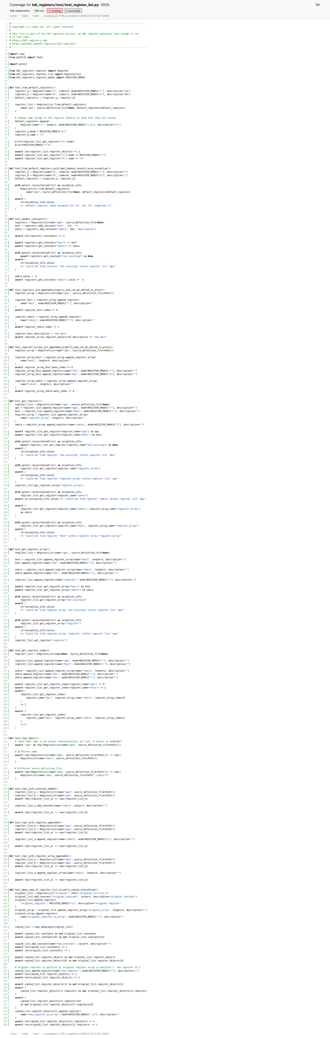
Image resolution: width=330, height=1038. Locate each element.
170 (5, 593)
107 (5, 380)
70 (5, 256)
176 (5, 613)
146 (5, 512)
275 (5, 947)
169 (5, 589)
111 (5, 394)
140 (5, 492)
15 (5, 70)
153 (5, 535)
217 (5, 751)
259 (5, 893)
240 (5, 829)
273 (5, 940)
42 (5, 161)
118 (5, 417)
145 (5, 508)
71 (5, 259)
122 (5, 431)
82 (5, 296)
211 (5, 731)
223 (5, 772)
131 (5, 461)
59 (5, 219)
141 (5, 495)
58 (5, 215)
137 (5, 482)
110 (5, 391)
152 (5, 532)
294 (5, 1011)
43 (5, 165)
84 (5, 303)
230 (5, 795)
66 (5, 242)
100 (5, 357)
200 (5, 694)
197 (5, 684)
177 (5, 616)
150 (5, 525)
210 (5, 728)
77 (5, 279)
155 (5, 542)
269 (5, 926)
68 (5, 249)
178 (5, 620)
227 (5, 785)
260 (5, 896)
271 (5, 933)
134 (5, 471)
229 (5, 792)
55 (5, 205)
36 (5, 141)
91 (5, 326)
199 (5, 690)
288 (5, 990)
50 (5, 188)
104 (5, 370)
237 (5, 819)
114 (5, 404)
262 (5, 903)
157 (5, 549)
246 (5, 849)
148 (39, 10)
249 (5, 859)
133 (5, 468)
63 (5, 232)
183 (5, 637)
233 (5, 805)
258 (5, 889)
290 (5, 997)
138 (5, 485)
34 (5, 134)
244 (5, 842)
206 (5, 714)
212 (5, 734)
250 (5, 863)
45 (5, 171)
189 (5, 657)
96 (5, 343)
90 (5, 323)
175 (5, 610)
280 (5, 963)
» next (35, 15)
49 (5, 185)
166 (5, 579)
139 (5, 488)
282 (5, 970)
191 (5, 664)
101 (5, 360)
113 (5, 401)
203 (5, 704)
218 (5, 755)
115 (5, 407)
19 (5, 84)
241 (5, 832)
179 (5, 623)
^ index (24, 15)
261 (5, 899)
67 (5, 246)
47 (5, 178)
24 (5, 101)
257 (5, 886)
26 (5, 107)
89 (5, 320)
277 (5, 954)
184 (5, 640)
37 (5, 144)
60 (5, 222)
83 (5, 299)
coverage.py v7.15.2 (55, 15)
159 (5, 556)
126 (5, 444)
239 (5, 825)
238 (5, 822)
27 (5, 111)
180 (5, 626)
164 (5, 573)
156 (5, 546)
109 (5, 387)
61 (5, 225)
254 (5, 876)
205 (5, 711)
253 (5, 872)
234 (5, 808)
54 (5, 202)
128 (5, 451)
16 (5, 74)
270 (5, 930)
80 (5, 289)
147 (5, 515)
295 (5, 1014)
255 (5, 879)
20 (5, 87)
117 (5, 414)
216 (5, 748)
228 (5, 788)
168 (5, 586)
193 (5, 670)
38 (5, 148)
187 (5, 650)
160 (5, 559)
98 (5, 350)
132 (5, 465)
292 (5, 1004)
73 (5, 266)
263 (5, 906)
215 (5, 744)
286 (5, 984)
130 (5, 458)
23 (5, 97)
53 (5, 198)
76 (5, 276)
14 (5, 67)
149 (5, 522)
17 (5, 77)
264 (5, 910)
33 (5, 131)
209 (5, 724)
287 (5, 987)
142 (5, 498)
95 (5, 340)
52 (5, 195)
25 (5, 104)
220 (5, 761)
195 (5, 677)
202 (5, 701)
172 (5, 599)
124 (5, 438)
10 (5, 53)
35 (5, 138)
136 (5, 478)
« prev (13, 15)
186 (5, 647)
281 (5, 967)
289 (5, 994)
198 (5, 687)
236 (5, 815)
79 (5, 286)
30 (5, 121)
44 (5, 168)
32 (5, 128)
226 (5, 781)
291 (5, 1001)
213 (5, 738)
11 (5, 57)
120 (5, 424)
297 (5, 1021)
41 (5, 158)
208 (5, 721)
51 (5, 192)
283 (5, 974)
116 (5, 411)
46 (5, 175)
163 (5, 569)
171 (5, 596)
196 (5, 680)
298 (5, 1024)
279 (5, 960)
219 (5, 758)
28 (5, 114)
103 (5, 367)
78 (5, 283)
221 (5, 765)
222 (5, 768)
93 (5, 333)
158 (5, 552)
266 (5, 916)
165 (5, 576)
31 (5, 124)
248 (5, 856)
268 (5, 923)
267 (5, 920)
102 (5, 364)
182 (5, 633)
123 (5, 434)
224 (5, 775)
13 (5, 64)
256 (5, 883)
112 (5, 397)
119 (5, 421)
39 (5, 151)
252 (5, 869)
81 (5, 293)
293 (5, 1007)
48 (5, 182)
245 (5, 846)
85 (5, 306)
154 (5, 539)
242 (5, 835)
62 (5, 229)
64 (5, 235)
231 (5, 798)
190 (5, 660)
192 (5, 667)
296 (5, 1017)
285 (5, 980)
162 (5, 566)
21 (5, 91)
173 (5, 603)
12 (5, 60)
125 (5, 441)
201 (5, 697)
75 (5, 273)
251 (5, 866)
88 (5, 316)
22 (5, 94)
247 (5, 852)
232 (5, 802)
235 (5, 812)
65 (5, 239)
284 (5, 977)
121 (5, 428)
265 (5, 913)
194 (5, 674)
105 (5, 374)
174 (5, 606)
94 (5, 337)
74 (5, 269)
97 (5, 347)
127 (5, 448)
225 (5, 778)
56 (5, 208)
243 (5, 839)
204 (5, 707)
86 (5, 310)
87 (5, 313)
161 (5, 562)
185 (5, 643)
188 (5, 653)
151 (5, 529)
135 (5, 475)
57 (5, 212)
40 (5, 155)
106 (5, 377)
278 (5, 957)
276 (5, 950)
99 (5, 353)
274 (5, 943)
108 (5, 384)
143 (5, 502)
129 (5, 455)
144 (5, 505)
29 (5, 117)
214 (5, 741)
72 (5, 262)
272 (5, 937)
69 (5, 252)
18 (5, 80)
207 (5, 717)
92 (5, 330)
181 (5, 630)
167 (5, 583)
